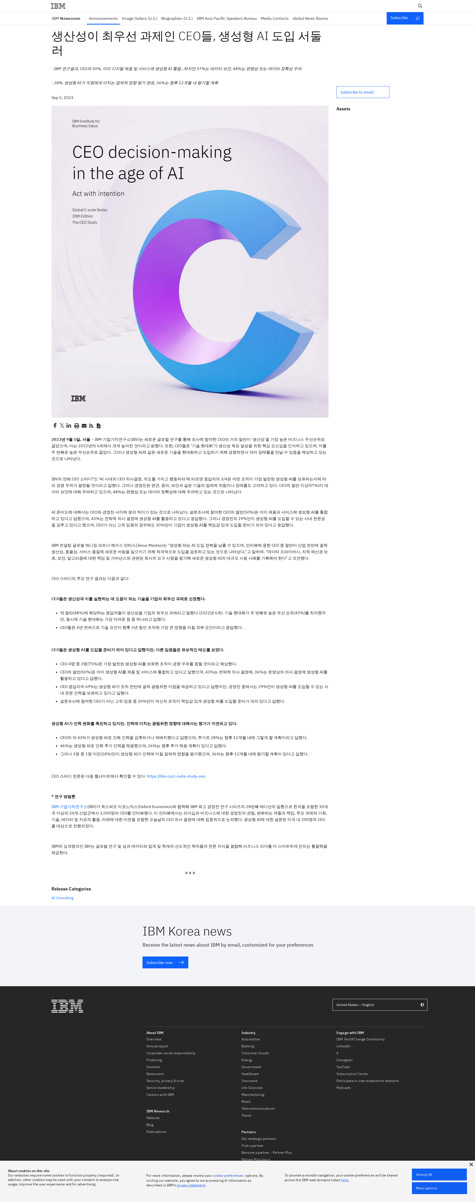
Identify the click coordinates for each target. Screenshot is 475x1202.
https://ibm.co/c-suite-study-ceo (176, 776)
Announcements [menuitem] (103, 18)
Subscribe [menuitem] (399, 17)
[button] (362, 92)
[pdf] (98, 425)
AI (53, 898)
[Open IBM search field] (420, 6)
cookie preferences (228, 1175)
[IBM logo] (60, 6)
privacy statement (191, 1185)
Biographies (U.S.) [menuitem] (177, 18)
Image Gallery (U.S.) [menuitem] (139, 18)
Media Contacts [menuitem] (275, 18)
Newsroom (66, 18)
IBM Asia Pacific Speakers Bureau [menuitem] (227, 18)
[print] (76, 425)
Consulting (64, 898)
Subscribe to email (357, 92)
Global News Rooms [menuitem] (310, 18)
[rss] (91, 425)
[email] (83, 425)
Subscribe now (159, 962)
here (345, 1180)
